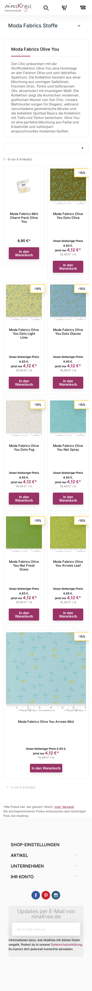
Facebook (35, 895)
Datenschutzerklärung (66, 944)
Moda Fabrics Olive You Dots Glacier (68, 332)
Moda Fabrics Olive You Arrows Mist (46, 722)
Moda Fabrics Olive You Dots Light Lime (24, 333)
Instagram (56, 895)
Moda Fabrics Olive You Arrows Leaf (68, 563)
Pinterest (46, 895)
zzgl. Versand (64, 807)
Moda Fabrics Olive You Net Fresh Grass (24, 565)
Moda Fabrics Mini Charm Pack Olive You (24, 218)
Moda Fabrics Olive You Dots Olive (68, 216)
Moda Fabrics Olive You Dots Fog (24, 448)
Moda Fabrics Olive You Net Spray (68, 448)
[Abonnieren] (73, 929)
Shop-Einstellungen (35, 844)
